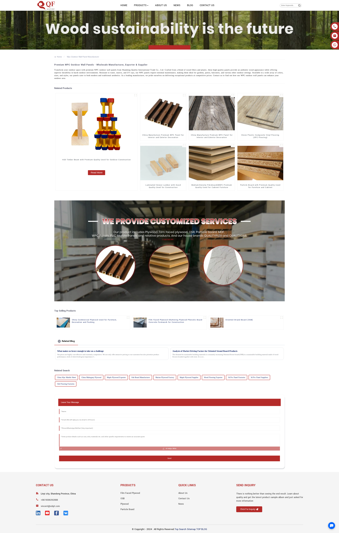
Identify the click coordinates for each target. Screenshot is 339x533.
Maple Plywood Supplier (189, 377)
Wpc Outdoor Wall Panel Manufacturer (83, 57)
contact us (184, 498)
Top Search (180, 529)
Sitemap (191, 529)
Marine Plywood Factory (164, 377)
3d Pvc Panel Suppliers (259, 377)
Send (169, 458)
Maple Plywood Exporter (116, 377)
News (181, 503)
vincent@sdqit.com (50, 506)
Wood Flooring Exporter (213, 377)
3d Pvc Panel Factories (236, 377)
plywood (125, 503)
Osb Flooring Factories (65, 384)
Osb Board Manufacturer (140, 377)
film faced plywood (130, 493)
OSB (123, 498)
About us (183, 493)
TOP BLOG (201, 529)
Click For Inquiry (247, 509)
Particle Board (127, 509)
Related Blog (68, 341)
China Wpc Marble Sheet (66, 377)
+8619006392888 (49, 499)
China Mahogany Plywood (91, 377)
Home (59, 57)
